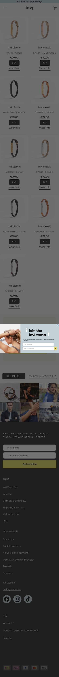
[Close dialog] (57, 325)
